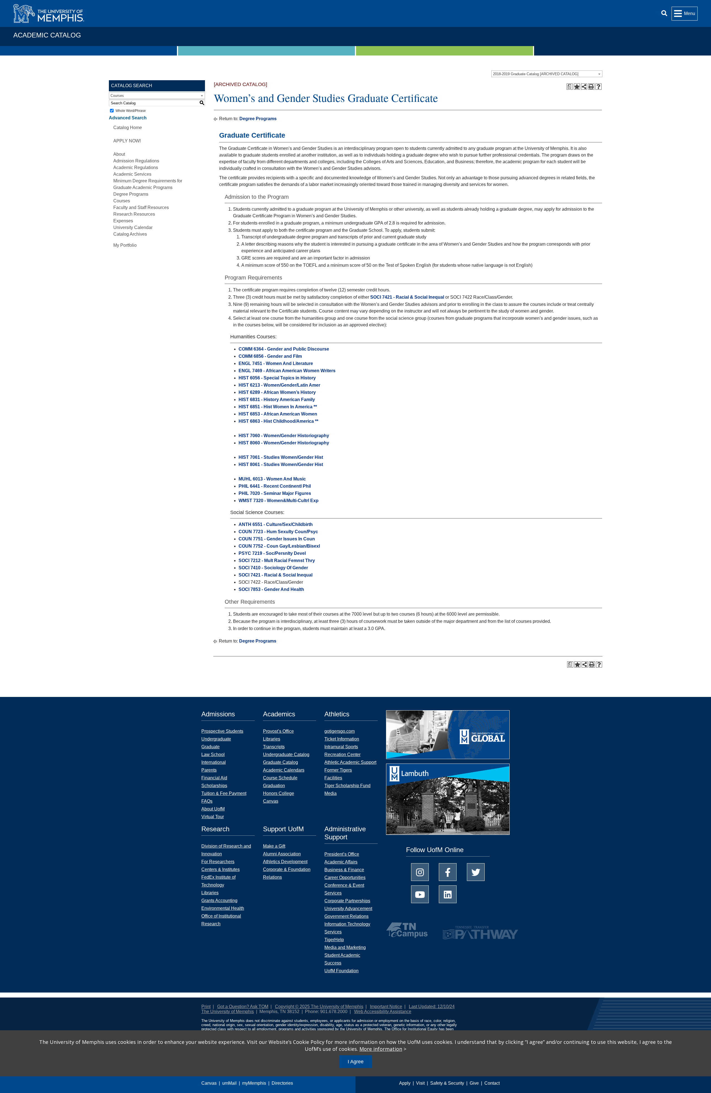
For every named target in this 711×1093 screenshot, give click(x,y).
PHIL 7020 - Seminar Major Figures (275, 493)
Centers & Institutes (220, 869)
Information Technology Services (347, 928)
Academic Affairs (340, 862)
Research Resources (134, 214)
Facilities (333, 777)
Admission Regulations (136, 160)
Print (206, 1006)
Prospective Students (222, 731)
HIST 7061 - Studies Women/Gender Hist (281, 457)
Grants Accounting (219, 900)
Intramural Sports (341, 746)
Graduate (210, 746)
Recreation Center (342, 754)
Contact (492, 1083)
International (213, 762)
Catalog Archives (130, 234)
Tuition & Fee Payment (223, 793)
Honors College (278, 793)
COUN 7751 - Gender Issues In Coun (277, 539)
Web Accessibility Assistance (382, 1011)
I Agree (356, 1061)
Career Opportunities (344, 877)
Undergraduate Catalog (286, 754)
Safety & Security (447, 1083)
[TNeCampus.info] (407, 930)
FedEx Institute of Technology (218, 881)
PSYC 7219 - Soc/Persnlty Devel (272, 553)
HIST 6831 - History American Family (277, 399)
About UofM (213, 809)
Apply (404, 1083)
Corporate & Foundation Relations (287, 873)
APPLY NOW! (127, 140)
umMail (229, 1083)
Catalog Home (127, 127)
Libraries (271, 739)
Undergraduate (216, 739)
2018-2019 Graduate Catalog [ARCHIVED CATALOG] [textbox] (536, 74)
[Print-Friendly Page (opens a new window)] (591, 87)
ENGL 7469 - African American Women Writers (287, 370)
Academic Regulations (135, 167)
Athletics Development (285, 861)
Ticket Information (341, 739)
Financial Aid (214, 777)
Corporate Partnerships (347, 900)
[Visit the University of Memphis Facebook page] (448, 872)
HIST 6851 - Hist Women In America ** (278, 406)
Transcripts (274, 746)
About (119, 154)
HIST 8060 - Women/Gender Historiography (284, 442)
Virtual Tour (212, 816)
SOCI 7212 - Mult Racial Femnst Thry (277, 560)
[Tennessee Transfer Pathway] (469, 930)
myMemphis (254, 1083)
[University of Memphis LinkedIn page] (448, 894)
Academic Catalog (47, 35)
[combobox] (546, 73)
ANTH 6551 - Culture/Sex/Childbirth (276, 524)
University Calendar (132, 227)
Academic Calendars (283, 770)
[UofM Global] (448, 736)
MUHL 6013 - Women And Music (272, 479)
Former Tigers (338, 770)
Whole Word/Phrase (131, 111)
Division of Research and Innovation (226, 850)
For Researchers (217, 861)
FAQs (206, 801)
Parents (209, 770)
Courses (121, 200)
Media (330, 793)
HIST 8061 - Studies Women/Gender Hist (281, 464)
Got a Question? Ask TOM (242, 1006)
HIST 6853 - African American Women (278, 414)
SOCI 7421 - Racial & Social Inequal (407, 297)
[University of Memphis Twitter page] (476, 872)
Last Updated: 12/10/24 (432, 1006)
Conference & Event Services (344, 889)
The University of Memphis (227, 1011)
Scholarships (214, 785)
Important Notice (386, 1006)
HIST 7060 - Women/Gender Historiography (284, 435)
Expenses (123, 220)
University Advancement (348, 908)
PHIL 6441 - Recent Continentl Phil (275, 486)
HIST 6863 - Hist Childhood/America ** (278, 421)
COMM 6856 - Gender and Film (270, 356)
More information (380, 1049)
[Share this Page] (584, 87)
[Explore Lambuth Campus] (448, 801)
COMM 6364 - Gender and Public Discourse (284, 349)
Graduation (274, 785)
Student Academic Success (342, 959)
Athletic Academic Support (350, 762)
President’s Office (341, 854)
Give (474, 1083)
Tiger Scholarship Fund (347, 785)
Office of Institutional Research (221, 920)
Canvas (209, 1083)
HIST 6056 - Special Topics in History (277, 378)
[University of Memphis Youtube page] (420, 894)
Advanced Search (128, 117)
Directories (282, 1083)
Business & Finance (344, 869)
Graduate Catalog (280, 762)
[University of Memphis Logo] (48, 13)
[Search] (664, 13)
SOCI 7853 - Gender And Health (271, 589)
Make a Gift (274, 846)
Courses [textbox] (117, 96)
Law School (213, 754)
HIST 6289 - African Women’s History (277, 392)
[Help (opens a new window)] (598, 87)
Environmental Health (222, 908)
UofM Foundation (341, 970)
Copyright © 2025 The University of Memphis (319, 1006)
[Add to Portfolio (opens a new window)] (577, 87)
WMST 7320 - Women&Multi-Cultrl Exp (279, 500)
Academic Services (132, 174)
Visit (420, 1083)
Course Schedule (280, 777)
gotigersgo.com (339, 731)
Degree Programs (130, 194)
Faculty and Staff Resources (141, 207)
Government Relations (346, 916)
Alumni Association (282, 854)
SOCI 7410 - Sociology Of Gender (273, 567)
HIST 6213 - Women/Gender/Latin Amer (279, 385)
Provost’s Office (278, 731)
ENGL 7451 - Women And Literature (276, 363)
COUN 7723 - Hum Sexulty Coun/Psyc (278, 531)
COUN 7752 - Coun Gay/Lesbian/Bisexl (279, 546)
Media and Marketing (345, 947)
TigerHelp (334, 939)
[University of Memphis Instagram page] (420, 872)
